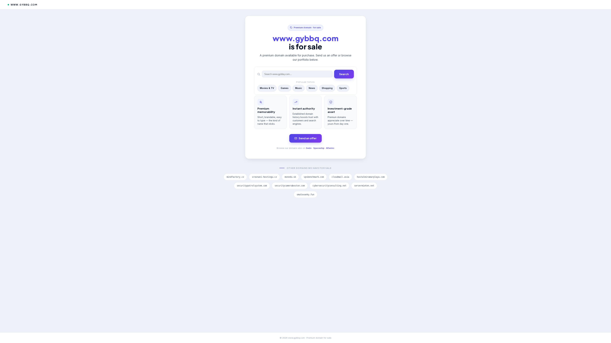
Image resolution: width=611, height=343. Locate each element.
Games (284, 88)
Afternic (330, 148)
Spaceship (318, 148)
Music (298, 88)
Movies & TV (267, 88)
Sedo (309, 148)
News (312, 88)
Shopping (327, 88)
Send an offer (308, 138)
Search (344, 74)
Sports (343, 88)
